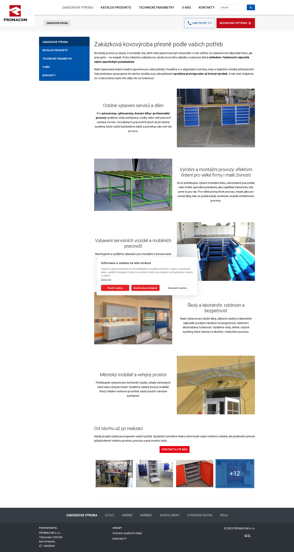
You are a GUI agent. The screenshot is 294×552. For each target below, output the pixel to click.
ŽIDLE (224, 515)
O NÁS (186, 7)
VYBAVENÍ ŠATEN (199, 515)
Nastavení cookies (177, 287)
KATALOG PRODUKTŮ (116, 7)
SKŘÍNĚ (127, 515)
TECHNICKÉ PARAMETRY (156, 7)
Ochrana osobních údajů (127, 533)
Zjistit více (106, 279)
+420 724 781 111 (202, 23)
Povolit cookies (115, 287)
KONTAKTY (207, 7)
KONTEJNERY (170, 515)
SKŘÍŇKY (146, 515)
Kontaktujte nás (174, 449)
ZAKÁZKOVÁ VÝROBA (77, 7)
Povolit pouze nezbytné (145, 287)
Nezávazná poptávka (233, 23)
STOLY (109, 515)
